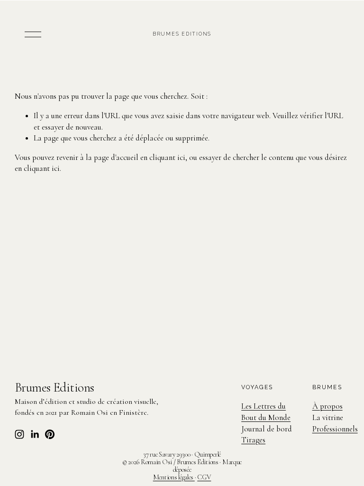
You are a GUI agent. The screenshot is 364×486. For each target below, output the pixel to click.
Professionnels (335, 429)
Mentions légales (174, 477)
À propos (327, 406)
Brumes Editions (182, 34)
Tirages (253, 440)
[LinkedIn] (34, 434)
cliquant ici (167, 157)
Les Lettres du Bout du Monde (266, 411)
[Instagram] (19, 434)
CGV (204, 477)
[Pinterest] (50, 434)
